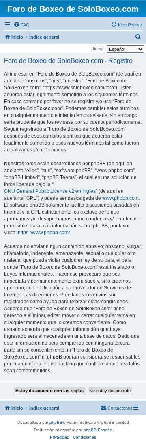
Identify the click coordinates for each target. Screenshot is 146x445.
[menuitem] (21, 25)
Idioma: (97, 48)
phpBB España (98, 430)
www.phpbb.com (120, 198)
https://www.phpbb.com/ (44, 232)
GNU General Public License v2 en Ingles (50, 191)
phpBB (55, 422)
